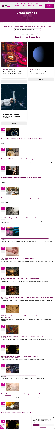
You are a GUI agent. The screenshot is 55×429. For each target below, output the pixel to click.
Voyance (49, 26)
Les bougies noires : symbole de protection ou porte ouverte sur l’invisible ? (11, 116)
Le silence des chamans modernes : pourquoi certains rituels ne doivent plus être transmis (25, 238)
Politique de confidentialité (43, 427)
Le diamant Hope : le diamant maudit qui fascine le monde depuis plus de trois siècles (23, 139)
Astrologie (10, 26)
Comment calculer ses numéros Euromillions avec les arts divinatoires (19, 356)
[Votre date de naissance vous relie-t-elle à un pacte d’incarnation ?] (12, 251)
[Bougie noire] (14, 84)
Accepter (36, 425)
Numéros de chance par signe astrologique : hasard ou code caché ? (18, 375)
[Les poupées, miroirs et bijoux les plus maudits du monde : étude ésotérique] (12, 170)
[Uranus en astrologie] (41, 42)
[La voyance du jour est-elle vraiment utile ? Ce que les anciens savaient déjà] (12, 271)
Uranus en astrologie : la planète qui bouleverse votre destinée (39, 73)
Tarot (44, 26)
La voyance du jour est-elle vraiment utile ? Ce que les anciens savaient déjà (21, 278)
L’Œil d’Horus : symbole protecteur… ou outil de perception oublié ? (19, 316)
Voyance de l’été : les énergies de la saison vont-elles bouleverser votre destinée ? (12, 73)
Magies (33, 26)
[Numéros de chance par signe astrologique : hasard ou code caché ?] (12, 368)
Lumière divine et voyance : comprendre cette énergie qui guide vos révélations (22, 394)
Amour (6, 26)
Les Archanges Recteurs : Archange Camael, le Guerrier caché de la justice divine (22, 336)
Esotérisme (22, 26)
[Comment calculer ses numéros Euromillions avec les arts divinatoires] (12, 349)
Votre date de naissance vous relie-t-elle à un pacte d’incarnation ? (18, 258)
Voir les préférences (50, 425)
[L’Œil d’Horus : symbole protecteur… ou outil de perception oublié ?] (12, 309)
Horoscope (28, 26)
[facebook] (1, 1)
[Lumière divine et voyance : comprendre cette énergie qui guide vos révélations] (12, 387)
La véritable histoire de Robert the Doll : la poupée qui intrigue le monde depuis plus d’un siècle (26, 159)
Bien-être (16, 26)
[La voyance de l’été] (14, 42)
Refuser (43, 425)
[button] (53, 417)
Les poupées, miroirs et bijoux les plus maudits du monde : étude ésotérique (21, 178)
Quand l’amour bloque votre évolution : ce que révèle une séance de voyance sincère (23, 218)
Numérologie (39, 26)
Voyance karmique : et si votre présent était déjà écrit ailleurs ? (17, 413)
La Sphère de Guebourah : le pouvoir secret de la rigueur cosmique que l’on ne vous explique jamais (27, 297)
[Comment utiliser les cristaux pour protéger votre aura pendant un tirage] (12, 191)
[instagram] (3, 1)
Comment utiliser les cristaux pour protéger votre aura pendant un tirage (20, 198)
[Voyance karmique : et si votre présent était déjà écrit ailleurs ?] (12, 406)
